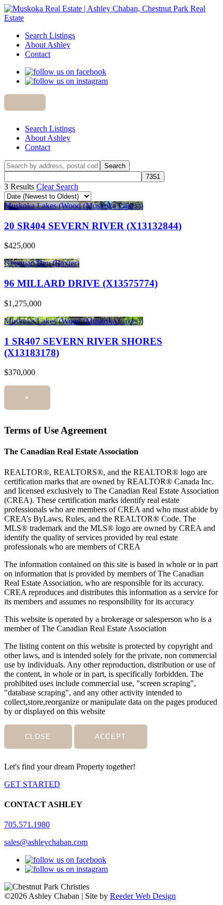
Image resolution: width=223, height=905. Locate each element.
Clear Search (57, 186)
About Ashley (48, 44)
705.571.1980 (27, 824)
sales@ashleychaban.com (46, 842)
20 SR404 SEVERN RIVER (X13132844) (93, 225)
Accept (111, 736)
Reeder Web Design (143, 896)
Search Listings (50, 35)
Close (38, 736)
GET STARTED (32, 784)
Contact (37, 54)
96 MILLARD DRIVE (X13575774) (81, 283)
